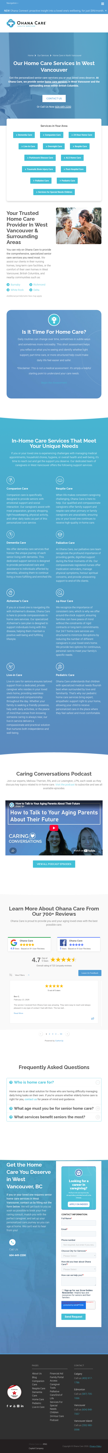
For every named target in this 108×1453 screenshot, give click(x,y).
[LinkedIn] (23, 1406)
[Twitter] (11, 1406)
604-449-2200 (63, 106)
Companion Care (17, 488)
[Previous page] (41, 1034)
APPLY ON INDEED (78, 1204)
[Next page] (67, 1034)
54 (61, 1034)
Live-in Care (14, 675)
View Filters (20, 975)
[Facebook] (8, 1406)
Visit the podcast (65, 784)
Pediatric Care (65, 675)
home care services (56, 81)
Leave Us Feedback (90, 973)
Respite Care (64, 488)
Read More (18, 1013)
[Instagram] (19, 1406)
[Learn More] (60, 480)
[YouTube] (15, 1406)
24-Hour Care (64, 601)
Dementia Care (16, 542)
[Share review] (92, 1019)
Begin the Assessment (54, 382)
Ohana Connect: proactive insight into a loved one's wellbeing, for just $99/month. (54, 10)
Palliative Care (65, 542)
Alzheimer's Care (17, 601)
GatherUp (59, 1041)
